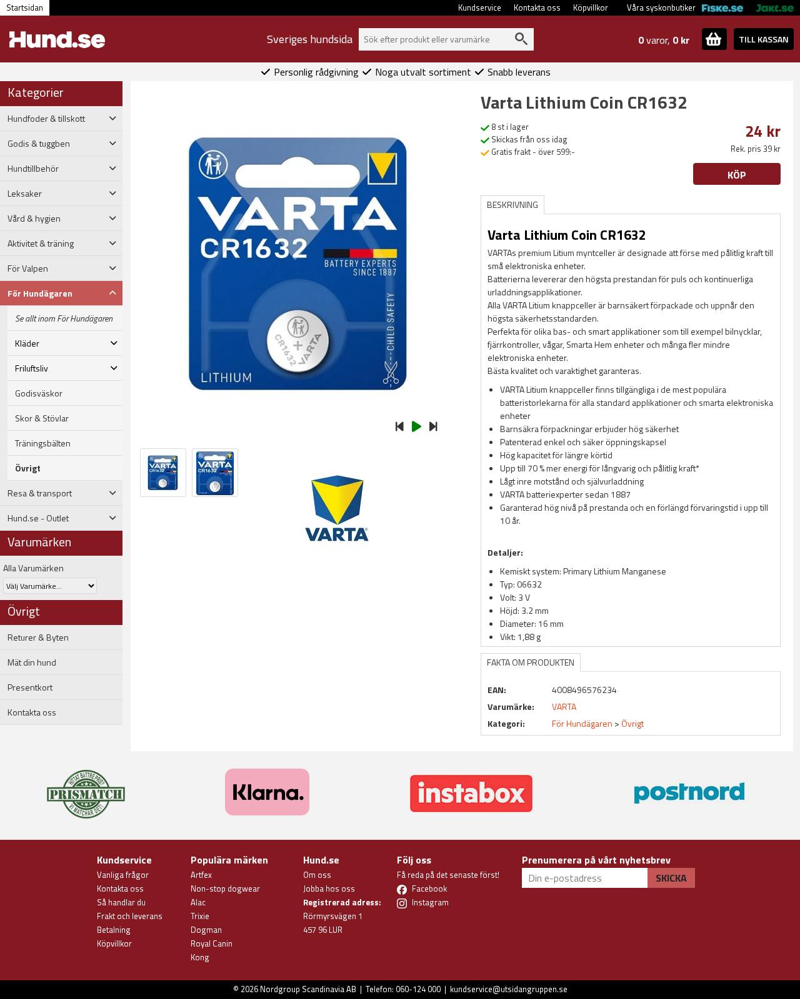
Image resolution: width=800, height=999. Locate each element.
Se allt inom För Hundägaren (63, 318)
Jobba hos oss (329, 888)
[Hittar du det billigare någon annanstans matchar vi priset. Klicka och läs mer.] (86, 786)
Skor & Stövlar (42, 418)
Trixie (200, 916)
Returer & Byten (38, 637)
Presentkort (30, 687)
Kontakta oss (537, 7)
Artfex (201, 875)
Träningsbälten (43, 443)
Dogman (206, 929)
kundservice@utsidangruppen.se (509, 989)
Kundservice (479, 7)
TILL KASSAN (764, 39)
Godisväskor (38, 393)
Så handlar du (121, 902)
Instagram (430, 902)
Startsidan (24, 7)
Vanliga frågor (123, 875)
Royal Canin (211, 943)
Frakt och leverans (129, 916)
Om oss (317, 875)
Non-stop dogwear (225, 888)
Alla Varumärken (33, 567)
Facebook (429, 888)
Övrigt (28, 468)
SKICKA (671, 877)
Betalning (114, 929)
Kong (200, 957)
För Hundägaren (582, 723)
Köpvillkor (590, 7)
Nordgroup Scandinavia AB (308, 989)
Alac (198, 902)
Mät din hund (32, 662)
